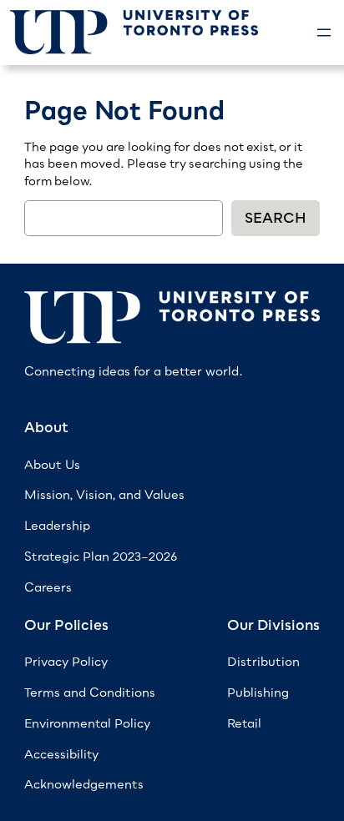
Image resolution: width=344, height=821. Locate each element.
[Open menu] (324, 33)
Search (275, 217)
